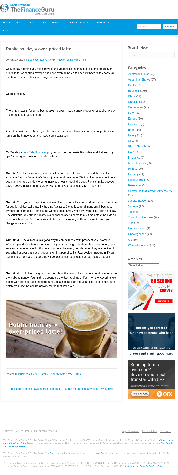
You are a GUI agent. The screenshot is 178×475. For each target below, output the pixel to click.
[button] (109, 23)
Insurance (134, 157)
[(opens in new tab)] (151, 289)
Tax (130, 211)
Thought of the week (68, 59)
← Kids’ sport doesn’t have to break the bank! (33, 388)
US (130, 239)
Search (130, 26)
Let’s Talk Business (34, 152)
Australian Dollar (138, 74)
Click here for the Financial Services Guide (143, 466)
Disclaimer (165, 431)
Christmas (134, 101)
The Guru (101, 23)
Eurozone (134, 124)
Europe (132, 118)
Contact (8, 31)
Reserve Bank (137, 179)
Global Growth (137, 146)
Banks (132, 85)
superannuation (137, 200)
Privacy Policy (149, 431)
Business (33, 59)
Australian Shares (139, 79)
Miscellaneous (137, 163)
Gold (131, 152)
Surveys (133, 206)
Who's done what (138, 245)
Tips (83, 59)
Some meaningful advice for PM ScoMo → (91, 388)
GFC (131, 140)
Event (43, 59)
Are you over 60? (49, 23)
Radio (19, 23)
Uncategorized (137, 234)
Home (6, 23)
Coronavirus (135, 107)
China (132, 96)
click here (51, 453)
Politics (132, 168)
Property (133, 174)
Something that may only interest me (150, 190)
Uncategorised (137, 228)
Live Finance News (78, 23)
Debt (131, 113)
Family (51, 59)
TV (31, 23)
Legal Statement (130, 431)
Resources (134, 185)
